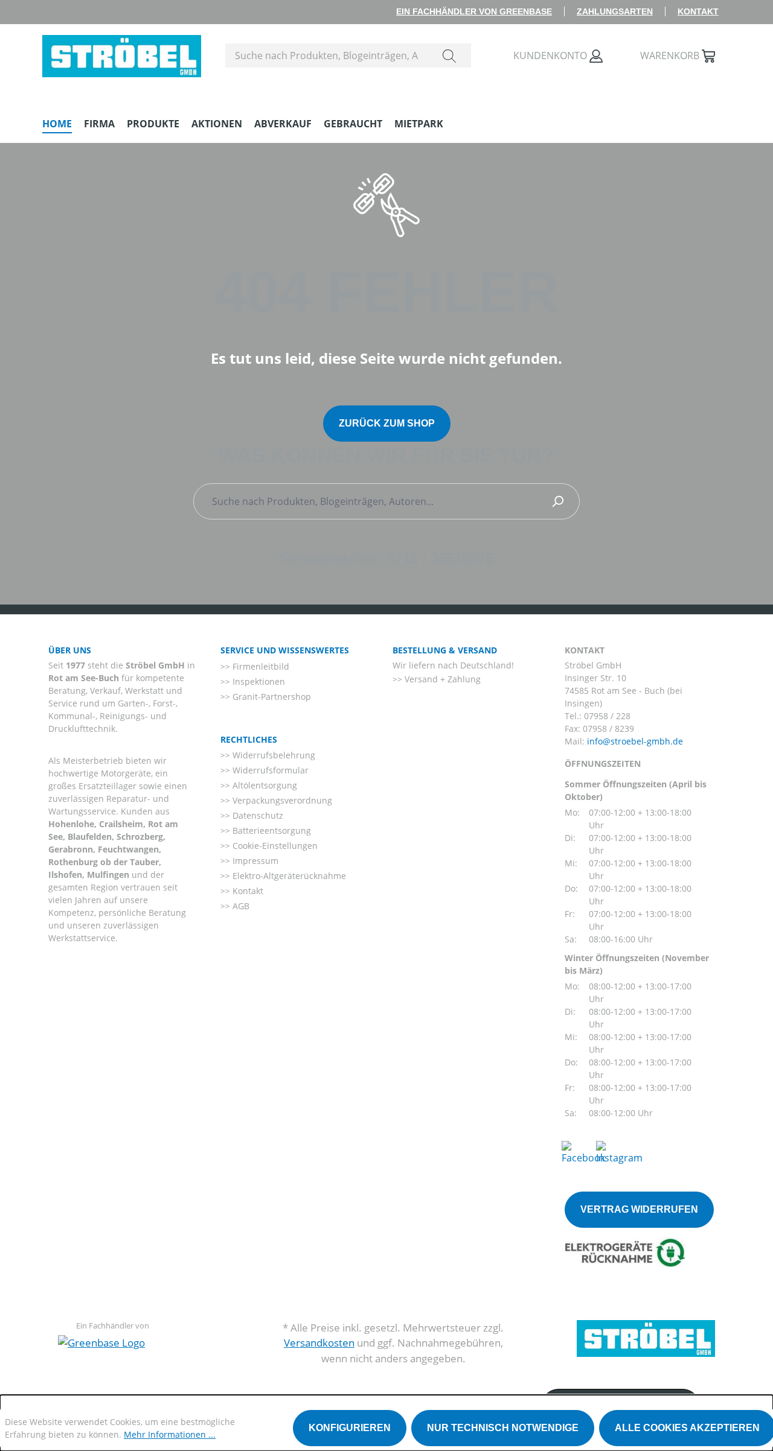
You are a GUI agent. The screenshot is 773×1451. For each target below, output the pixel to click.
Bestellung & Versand (445, 650)
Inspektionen (257, 681)
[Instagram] (619, 1151)
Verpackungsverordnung (281, 800)
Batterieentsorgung (270, 830)
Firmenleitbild (259, 666)
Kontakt (698, 11)
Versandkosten (319, 1343)
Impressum (254, 860)
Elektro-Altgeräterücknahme (288, 875)
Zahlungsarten (615, 11)
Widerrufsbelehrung (272, 755)
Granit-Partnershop (270, 696)
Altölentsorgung (263, 785)
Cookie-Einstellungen (274, 845)
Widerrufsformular (269, 770)
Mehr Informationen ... (170, 1434)
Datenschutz (256, 815)
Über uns (69, 650)
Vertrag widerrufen (639, 1209)
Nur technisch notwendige (503, 1428)
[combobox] (327, 55)
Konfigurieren (350, 1428)
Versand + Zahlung (441, 679)
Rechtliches (248, 739)
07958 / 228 (607, 716)
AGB (239, 906)
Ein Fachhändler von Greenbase (474, 11)
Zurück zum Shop (387, 423)
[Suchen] (449, 55)
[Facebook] (583, 1151)
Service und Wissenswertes (284, 650)
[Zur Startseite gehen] (121, 53)
